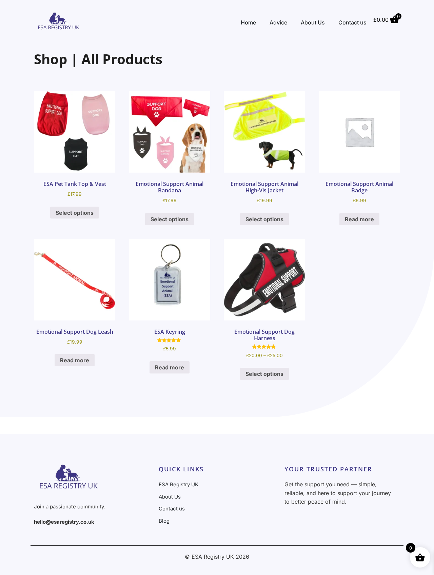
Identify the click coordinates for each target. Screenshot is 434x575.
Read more (359, 219)
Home (248, 22)
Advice (278, 22)
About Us (313, 22)
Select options (75, 212)
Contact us (352, 22)
